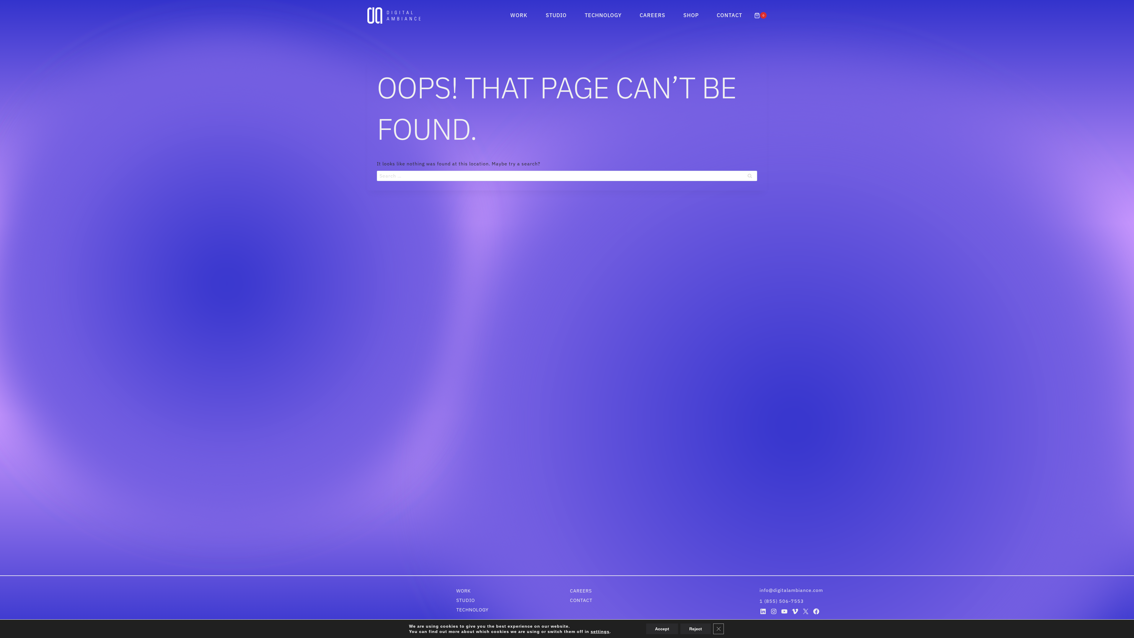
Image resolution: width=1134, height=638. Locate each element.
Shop (691, 15)
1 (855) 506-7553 (782, 601)
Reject (689, 629)
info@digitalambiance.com (792, 590)
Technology (603, 15)
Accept (657, 629)
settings (596, 631)
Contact (729, 15)
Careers (652, 15)
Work (518, 15)
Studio (556, 15)
